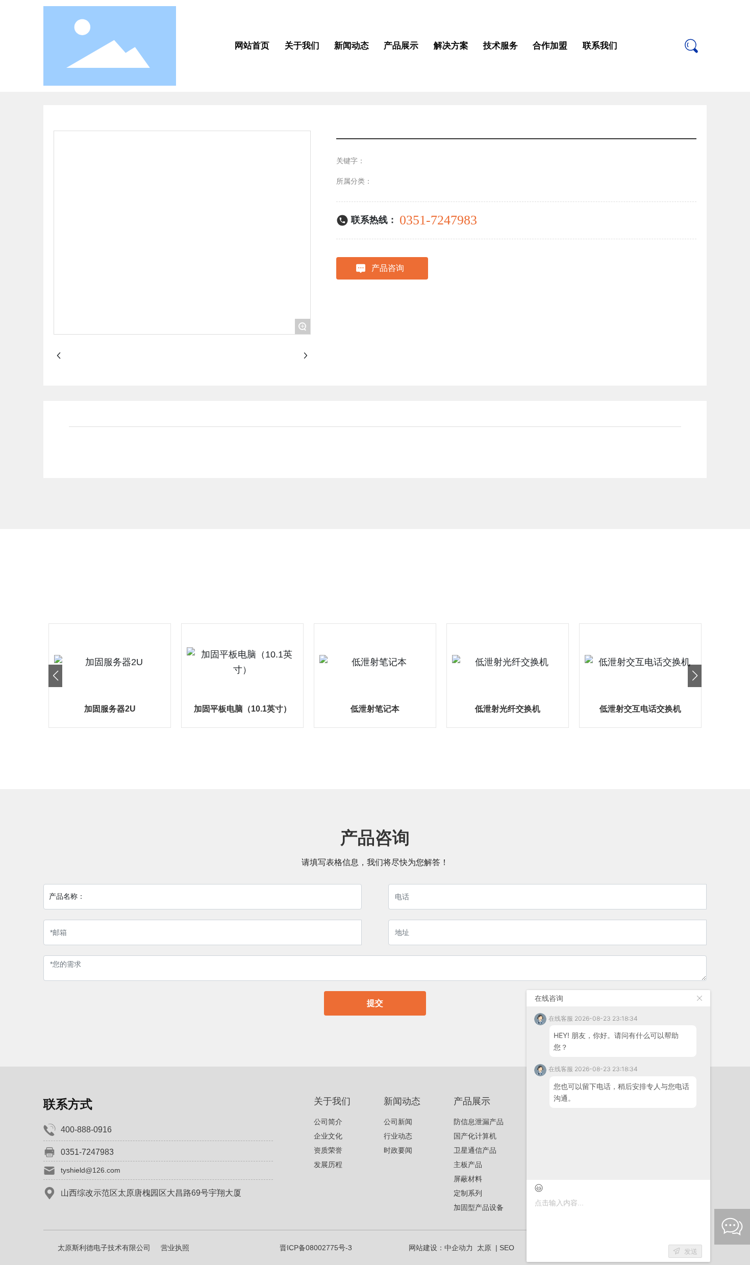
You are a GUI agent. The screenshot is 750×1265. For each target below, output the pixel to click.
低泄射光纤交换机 (507, 708)
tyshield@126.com (90, 1170)
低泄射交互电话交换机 (640, 708)
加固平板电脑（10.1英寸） (242, 708)
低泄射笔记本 (375, 708)
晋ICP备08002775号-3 (316, 1248)
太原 (484, 1248)
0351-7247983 (438, 220)
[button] (55, 676)
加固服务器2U (110, 708)
